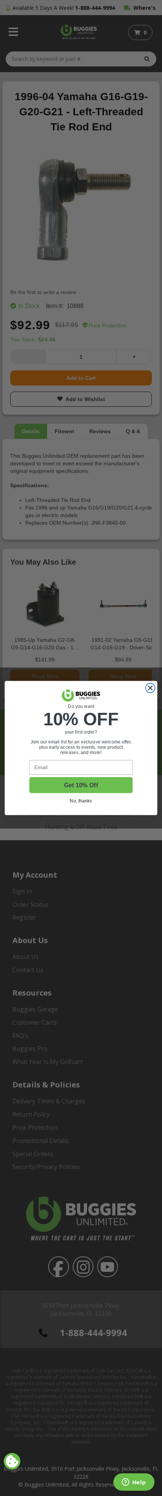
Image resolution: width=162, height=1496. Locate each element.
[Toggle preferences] (12, 1461)
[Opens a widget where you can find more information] (133, 1482)
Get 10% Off (81, 785)
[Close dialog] (150, 688)
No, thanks (81, 800)
